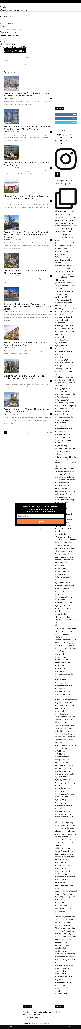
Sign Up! (40, 522)
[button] (40, 506)
